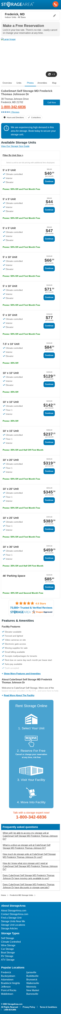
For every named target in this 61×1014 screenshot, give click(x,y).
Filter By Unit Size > (13, 155)
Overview (7, 83)
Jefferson (6, 986)
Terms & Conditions (48, 1007)
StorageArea (17, 4)
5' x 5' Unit (9, 170)
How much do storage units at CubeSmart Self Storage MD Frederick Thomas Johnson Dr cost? (29, 855)
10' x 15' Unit (11, 430)
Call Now (52, 102)
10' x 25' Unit (11, 517)
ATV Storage (8, 959)
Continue (49, 181)
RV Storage (7, 956)
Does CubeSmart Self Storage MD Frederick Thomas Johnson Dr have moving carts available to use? (28, 877)
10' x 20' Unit (11, 459)
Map (54, 83)
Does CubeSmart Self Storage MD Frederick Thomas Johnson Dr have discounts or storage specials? (28, 886)
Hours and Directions (15, 118)
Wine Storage (8, 945)
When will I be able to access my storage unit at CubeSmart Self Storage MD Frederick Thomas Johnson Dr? (30, 836)
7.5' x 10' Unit (11, 343)
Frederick (6, 972)
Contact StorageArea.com (14, 914)
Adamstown (7, 979)
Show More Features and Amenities (22, 673)
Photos (30, 83)
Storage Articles (9, 928)
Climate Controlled (11, 942)
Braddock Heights (10, 983)
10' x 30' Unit (11, 546)
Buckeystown (8, 976)
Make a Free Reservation (23, 26)
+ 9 (53, 74)
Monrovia (31, 986)
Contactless (36, 118)
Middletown (7, 994)
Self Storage (7, 938)
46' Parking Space (14, 575)
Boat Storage (8, 952)
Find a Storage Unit (11, 917)
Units (18, 83)
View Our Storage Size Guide (15, 146)
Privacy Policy (29, 1007)
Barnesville (32, 994)
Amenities (42, 83)
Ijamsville (31, 972)
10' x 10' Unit (11, 372)
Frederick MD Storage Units (21, 895)
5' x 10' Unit (10, 257)
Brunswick (31, 979)
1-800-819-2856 (10, 1010)
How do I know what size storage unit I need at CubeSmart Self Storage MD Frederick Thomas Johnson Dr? (30, 866)
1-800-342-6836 (13, 107)
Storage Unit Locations (13, 925)
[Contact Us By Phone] (55, 4)
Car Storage (7, 949)
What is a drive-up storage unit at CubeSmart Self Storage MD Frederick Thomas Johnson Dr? (26, 846)
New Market (32, 990)
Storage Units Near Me (13, 921)
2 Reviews (15, 112)
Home (3, 895)
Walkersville (32, 983)
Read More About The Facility (19, 695)
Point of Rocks (8, 990)
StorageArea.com (14, 1004)
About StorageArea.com (13, 910)
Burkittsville (32, 976)
